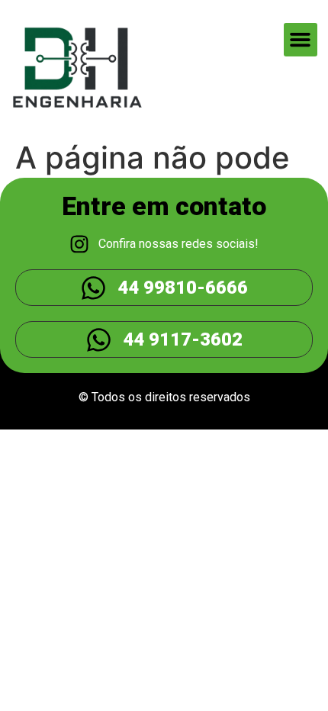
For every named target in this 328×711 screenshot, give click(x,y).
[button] (300, 39)
